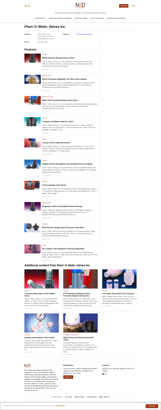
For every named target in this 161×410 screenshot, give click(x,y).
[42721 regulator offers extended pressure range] (32, 206)
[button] (25, 5)
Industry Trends (81, 18)
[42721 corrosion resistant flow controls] (119, 278)
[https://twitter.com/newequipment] (106, 374)
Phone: (26, 42)
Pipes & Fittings (47, 96)
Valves (44, 54)
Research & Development (116, 18)
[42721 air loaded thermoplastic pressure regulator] (32, 248)
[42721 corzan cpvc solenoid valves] (32, 142)
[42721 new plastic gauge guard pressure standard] (32, 227)
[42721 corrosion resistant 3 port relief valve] (41, 278)
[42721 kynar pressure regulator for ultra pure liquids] (32, 79)
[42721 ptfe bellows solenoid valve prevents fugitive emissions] (80, 278)
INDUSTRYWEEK (79, 397)
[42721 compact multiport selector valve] (32, 121)
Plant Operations (97, 18)
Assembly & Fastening (70, 334)
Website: (66, 34)
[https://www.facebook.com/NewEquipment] (103, 374)
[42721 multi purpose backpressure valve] (32, 58)
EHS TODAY (68, 397)
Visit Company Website (84, 34)
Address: (27, 34)
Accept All (152, 406)
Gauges (44, 224)
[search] (29, 5)
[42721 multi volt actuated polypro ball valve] (32, 100)
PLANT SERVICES (92, 397)
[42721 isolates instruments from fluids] (41, 323)
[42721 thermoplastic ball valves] (32, 185)
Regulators (46, 75)
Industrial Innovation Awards (60, 18)
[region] (80, 406)
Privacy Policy (61, 405)
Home (44, 245)
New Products (40, 18)
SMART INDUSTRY (104, 397)
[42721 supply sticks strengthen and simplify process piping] (32, 164)
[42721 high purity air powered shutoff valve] (80, 323)
